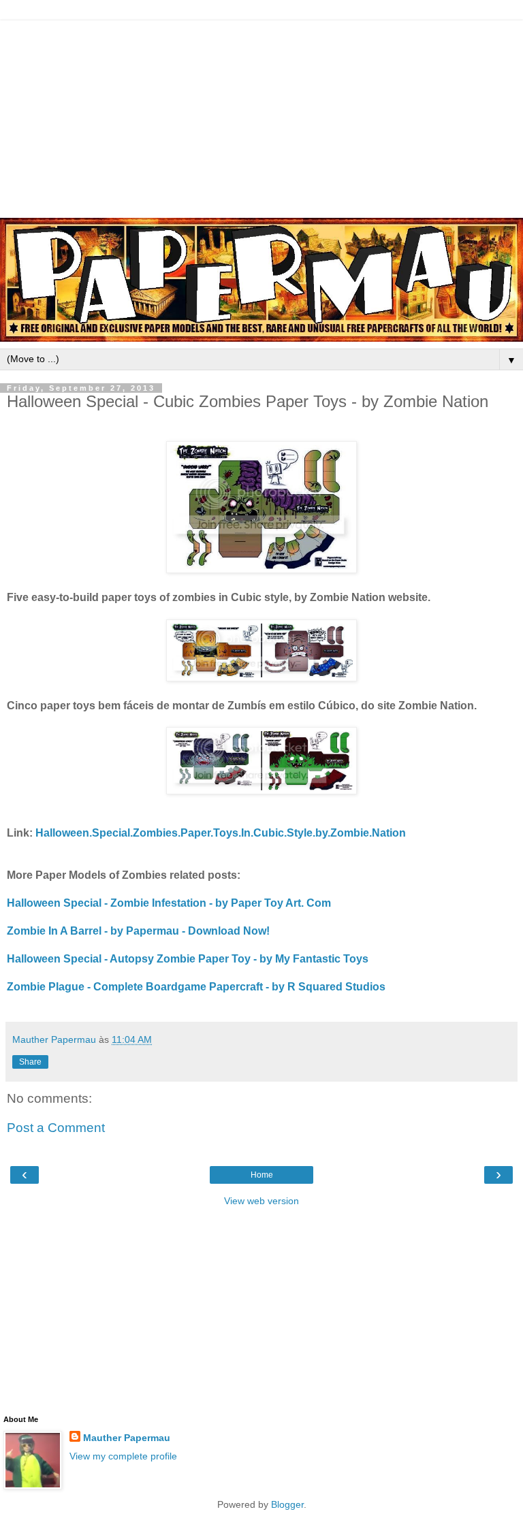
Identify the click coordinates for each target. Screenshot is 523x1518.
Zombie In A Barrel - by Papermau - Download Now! (138, 931)
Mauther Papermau (126, 1437)
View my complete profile (123, 1456)
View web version (261, 1200)
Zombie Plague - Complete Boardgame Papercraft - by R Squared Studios (196, 986)
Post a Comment (56, 1127)
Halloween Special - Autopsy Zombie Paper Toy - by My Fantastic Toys (187, 959)
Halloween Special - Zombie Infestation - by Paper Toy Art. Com (169, 903)
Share (30, 1062)
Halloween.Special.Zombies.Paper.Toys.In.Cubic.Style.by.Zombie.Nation (220, 833)
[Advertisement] (261, 115)
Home (262, 1175)
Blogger (287, 1504)
